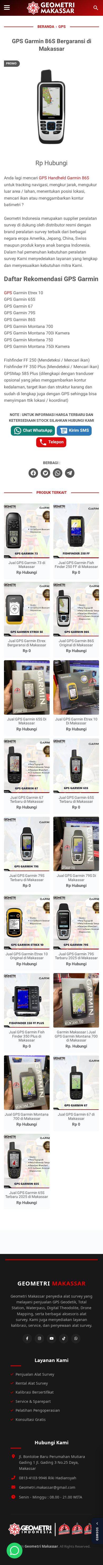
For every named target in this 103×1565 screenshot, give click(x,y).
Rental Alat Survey (32, 1383)
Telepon (55, 441)
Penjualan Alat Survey (35, 1374)
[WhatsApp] (76, 1338)
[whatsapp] (57, 473)
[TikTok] (63, 1338)
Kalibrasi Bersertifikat (35, 1392)
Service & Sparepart (33, 1401)
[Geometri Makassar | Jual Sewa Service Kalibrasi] (51, 8)
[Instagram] (39, 1338)
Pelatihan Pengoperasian (38, 1410)
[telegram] (69, 473)
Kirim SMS (78, 430)
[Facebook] (27, 1338)
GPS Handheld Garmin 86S (64, 177)
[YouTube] (51, 1338)
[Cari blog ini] (96, 8)
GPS (8, 292)
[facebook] (33, 473)
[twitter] (45, 473)
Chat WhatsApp (37, 430)
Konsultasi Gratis (31, 1419)
